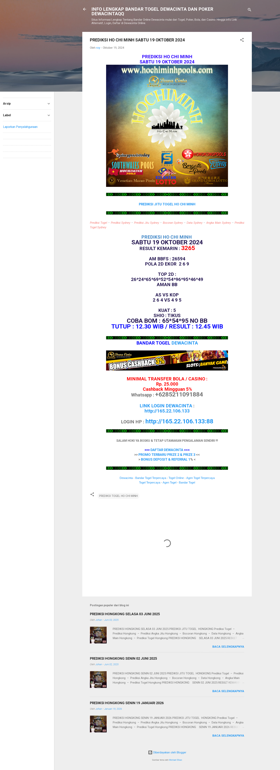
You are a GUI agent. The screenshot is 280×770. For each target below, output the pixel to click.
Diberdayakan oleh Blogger (169, 752)
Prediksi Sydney (120, 222)
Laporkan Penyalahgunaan (20, 127)
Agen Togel (169, 482)
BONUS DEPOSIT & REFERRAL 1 (165, 459)
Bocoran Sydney (173, 222)
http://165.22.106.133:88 (179, 421)
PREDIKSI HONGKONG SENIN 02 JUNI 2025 (123, 658)
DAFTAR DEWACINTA (166, 450)
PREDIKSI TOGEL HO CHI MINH (118, 496)
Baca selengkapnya (228, 646)
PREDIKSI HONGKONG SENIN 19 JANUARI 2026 (127, 703)
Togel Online (176, 477)
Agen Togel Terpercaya (200, 477)
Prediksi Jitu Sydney (146, 222)
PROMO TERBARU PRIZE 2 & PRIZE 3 (166, 455)
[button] (242, 41)
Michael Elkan (175, 760)
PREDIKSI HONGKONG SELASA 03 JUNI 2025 (125, 614)
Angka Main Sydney (218, 222)
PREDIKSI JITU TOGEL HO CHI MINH (167, 204)
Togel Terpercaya (149, 482)
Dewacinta (126, 477)
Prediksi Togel (98, 222)
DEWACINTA (184, 343)
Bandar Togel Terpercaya (150, 477)
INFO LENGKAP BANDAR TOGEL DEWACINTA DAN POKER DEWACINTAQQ (152, 11)
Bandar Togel (187, 482)
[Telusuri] (249, 10)
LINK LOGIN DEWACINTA (166, 405)
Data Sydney (194, 222)
